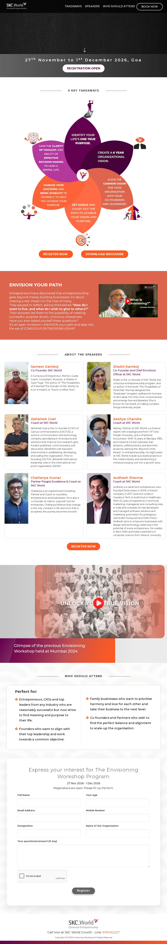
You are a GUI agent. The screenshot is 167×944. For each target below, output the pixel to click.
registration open (83, 68)
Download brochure (104, 254)
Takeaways (73, 6)
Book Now (149, 6)
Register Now (55, 254)
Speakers (92, 6)
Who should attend (119, 6)
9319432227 (111, 932)
